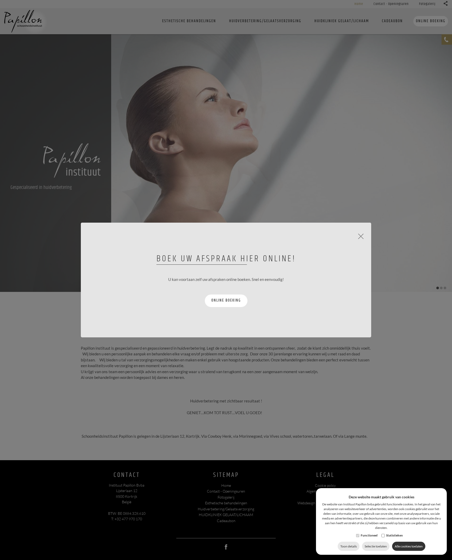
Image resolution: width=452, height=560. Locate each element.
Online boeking (226, 300)
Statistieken (394, 535)
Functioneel (369, 535)
